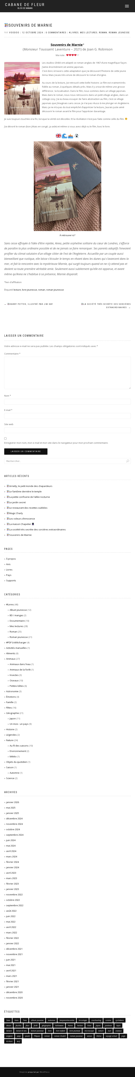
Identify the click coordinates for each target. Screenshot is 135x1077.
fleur (27, 1025)
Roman (103, 32)
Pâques (37, 1036)
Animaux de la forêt (20, 669)
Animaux (10, 658)
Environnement (18, 751)
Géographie (12, 713)
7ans (25, 1020)
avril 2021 (11, 970)
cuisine (108, 1020)
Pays (8, 575)
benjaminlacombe (67, 1020)
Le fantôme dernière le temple (25, 491)
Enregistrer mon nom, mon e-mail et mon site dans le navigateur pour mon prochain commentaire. (56, 442)
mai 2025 (10, 807)
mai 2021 (10, 965)
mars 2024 (11, 856)
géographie (46, 1025)
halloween (59, 1025)
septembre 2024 (14, 834)
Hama (70, 1025)
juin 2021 (10, 959)
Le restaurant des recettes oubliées (28, 507)
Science (10, 778)
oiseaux (118, 1031)
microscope (89, 1031)
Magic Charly (16, 513)
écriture (9, 1041)
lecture (17, 289)
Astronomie (12, 691)
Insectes (14, 675)
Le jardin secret (17, 502)
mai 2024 (10, 845)
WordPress (44, 1072)
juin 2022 (10, 916)
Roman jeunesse (119, 32)
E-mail (8, 410)
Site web (8, 424)
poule (27, 1036)
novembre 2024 (14, 823)
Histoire (10, 729)
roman (41, 289)
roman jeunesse (55, 289)
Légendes (11, 734)
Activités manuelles (16, 647)
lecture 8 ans (21, 1031)
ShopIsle (24, 1072)
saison (89, 1036)
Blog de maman (25, 8)
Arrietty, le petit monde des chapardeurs (30, 486)
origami (9, 1036)
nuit (109, 1031)
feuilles (18, 1025)
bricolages (83, 1020)
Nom (7, 395)
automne (51, 1020)
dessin (8, 1025)
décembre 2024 (14, 818)
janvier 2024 (12, 867)
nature (101, 1031)
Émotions (11, 696)
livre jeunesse (29, 289)
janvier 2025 (12, 813)
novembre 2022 (14, 894)
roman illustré (60, 1036)
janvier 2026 (12, 802)
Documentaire (17, 620)
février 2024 (12, 861)
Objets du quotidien (16, 761)
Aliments (10, 653)
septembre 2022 (14, 905)
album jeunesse (37, 1020)
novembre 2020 (14, 997)
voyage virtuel (111, 1036)
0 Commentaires (56, 32)
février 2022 (12, 938)
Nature (10, 740)
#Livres (74, 32)
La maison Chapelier (20, 524)
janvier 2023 (12, 889)
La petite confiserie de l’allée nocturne (29, 496)
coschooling (96, 1020)
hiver (89, 1025)
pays (19, 1036)
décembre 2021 (14, 948)
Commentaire (12, 353)
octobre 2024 (13, 829)
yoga (123, 1036)
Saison (10, 767)
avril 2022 (11, 927)
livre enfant (60, 1031)
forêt (35, 1025)
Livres (9, 569)
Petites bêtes (17, 685)
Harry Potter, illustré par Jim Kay (28, 304)
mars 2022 (11, 932)
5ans (8, 1020)
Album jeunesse (18, 609)
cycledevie (119, 1020)
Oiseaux (14, 680)
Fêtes (9, 707)
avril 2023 (11, 872)
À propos (11, 558)
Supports (11, 580)
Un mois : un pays (19, 723)
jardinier (108, 1025)
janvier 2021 (12, 986)
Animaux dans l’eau (20, 664)
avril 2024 (11, 851)
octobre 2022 (13, 899)
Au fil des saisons (19, 745)
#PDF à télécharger (16, 642)
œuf (18, 1041)
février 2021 (12, 981)
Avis (8, 564)
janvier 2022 (12, 943)
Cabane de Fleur (25, 5)
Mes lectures (88, 32)
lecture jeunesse (37, 1031)
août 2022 (11, 910)
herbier (80, 1025)
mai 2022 (10, 921)
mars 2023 (11, 878)
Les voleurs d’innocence (22, 518)
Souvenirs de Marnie (30, 25)
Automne (14, 772)
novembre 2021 (14, 954)
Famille (10, 702)
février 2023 (12, 883)
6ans (16, 1020)
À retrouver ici (67, 235)
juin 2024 (10, 840)
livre (50, 1031)
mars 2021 (11, 976)
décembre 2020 (14, 992)
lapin (118, 1025)
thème (99, 1036)
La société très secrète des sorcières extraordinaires (107, 306)
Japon (13, 718)
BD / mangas (16, 615)
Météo (13, 756)
